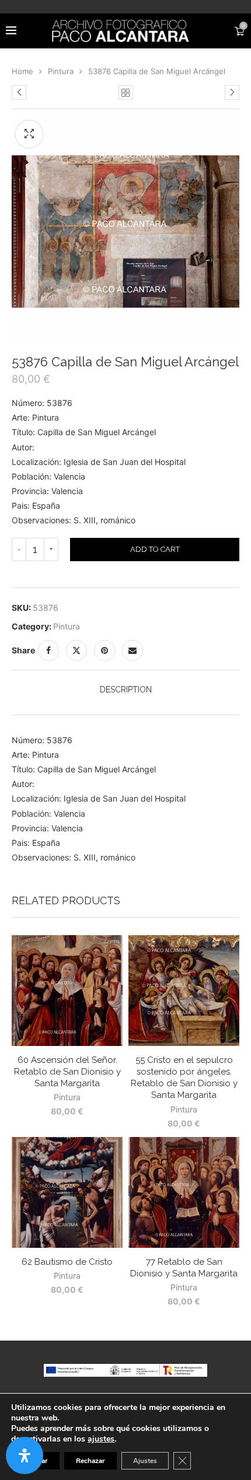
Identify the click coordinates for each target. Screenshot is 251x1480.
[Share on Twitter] (76, 650)
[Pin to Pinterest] (104, 650)
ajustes (101, 1439)
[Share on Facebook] (48, 650)
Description (126, 689)
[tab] (125, 689)
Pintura (61, 71)
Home (22, 71)
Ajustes (145, 1460)
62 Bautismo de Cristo (67, 1262)
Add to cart (155, 549)
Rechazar (90, 1460)
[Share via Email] (132, 650)
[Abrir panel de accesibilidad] (24, 1455)
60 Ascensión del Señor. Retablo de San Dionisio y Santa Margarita (67, 1072)
